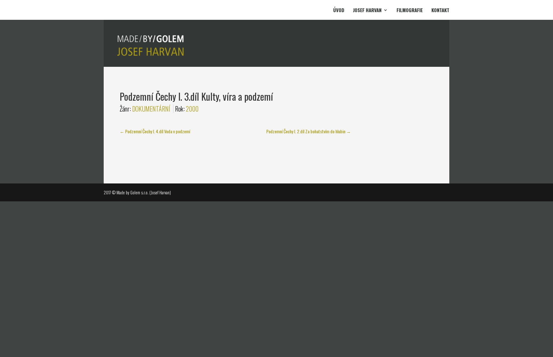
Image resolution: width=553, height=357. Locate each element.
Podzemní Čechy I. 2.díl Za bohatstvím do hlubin (308, 131)
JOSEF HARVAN (367, 10)
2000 (192, 108)
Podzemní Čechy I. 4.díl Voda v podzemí (155, 131)
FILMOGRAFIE (410, 10)
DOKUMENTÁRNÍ (151, 108)
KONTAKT (440, 10)
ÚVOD (338, 10)
